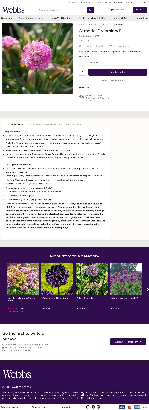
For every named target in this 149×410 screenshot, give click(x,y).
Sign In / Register (138, 2)
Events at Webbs (75, 2)
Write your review (119, 46)
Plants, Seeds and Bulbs (30, 18)
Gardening (6, 18)
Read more (134, 51)
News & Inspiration (103, 2)
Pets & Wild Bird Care (61, 18)
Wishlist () (121, 2)
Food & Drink (141, 18)
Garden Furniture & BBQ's (92, 18)
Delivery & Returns (70, 124)
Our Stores (89, 2)
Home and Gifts (120, 18)
